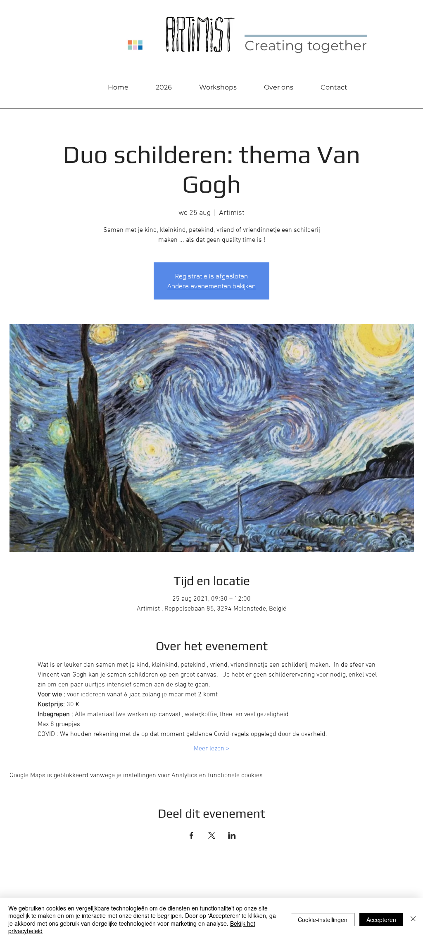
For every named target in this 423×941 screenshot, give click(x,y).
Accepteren (381, 919)
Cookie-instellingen (322, 919)
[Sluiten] (413, 919)
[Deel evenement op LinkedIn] (232, 835)
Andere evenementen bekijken (211, 286)
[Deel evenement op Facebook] (191, 835)
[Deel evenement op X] (212, 835)
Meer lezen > (212, 749)
